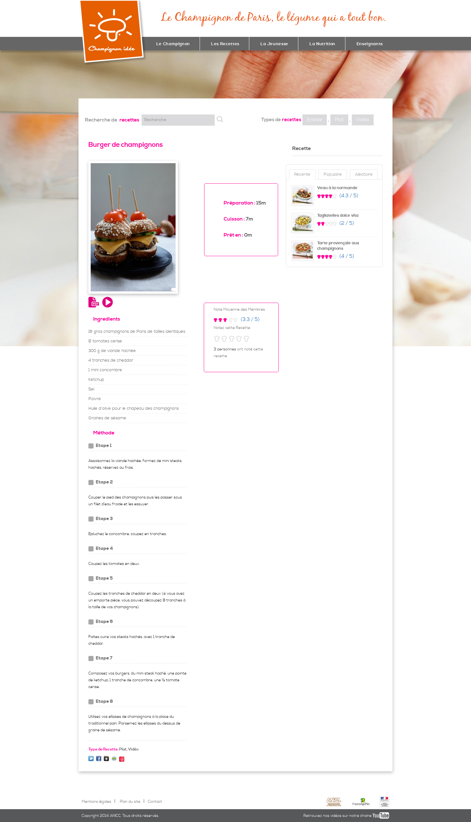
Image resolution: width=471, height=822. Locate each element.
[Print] (114, 758)
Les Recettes (225, 43)
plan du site (127, 71)
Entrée (314, 120)
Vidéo (362, 120)
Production (137, 71)
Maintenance (107, 71)
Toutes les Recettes (127, 78)
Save (121, 759)
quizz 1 (117, 78)
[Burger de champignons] (91, 758)
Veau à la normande (337, 187)
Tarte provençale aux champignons (338, 245)
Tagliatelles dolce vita (338, 215)
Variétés (137, 78)
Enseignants (370, 43)
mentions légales (117, 71)
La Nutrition (322, 43)
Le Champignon (173, 43)
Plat (339, 120)
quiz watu (107, 78)
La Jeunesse (274, 43)
